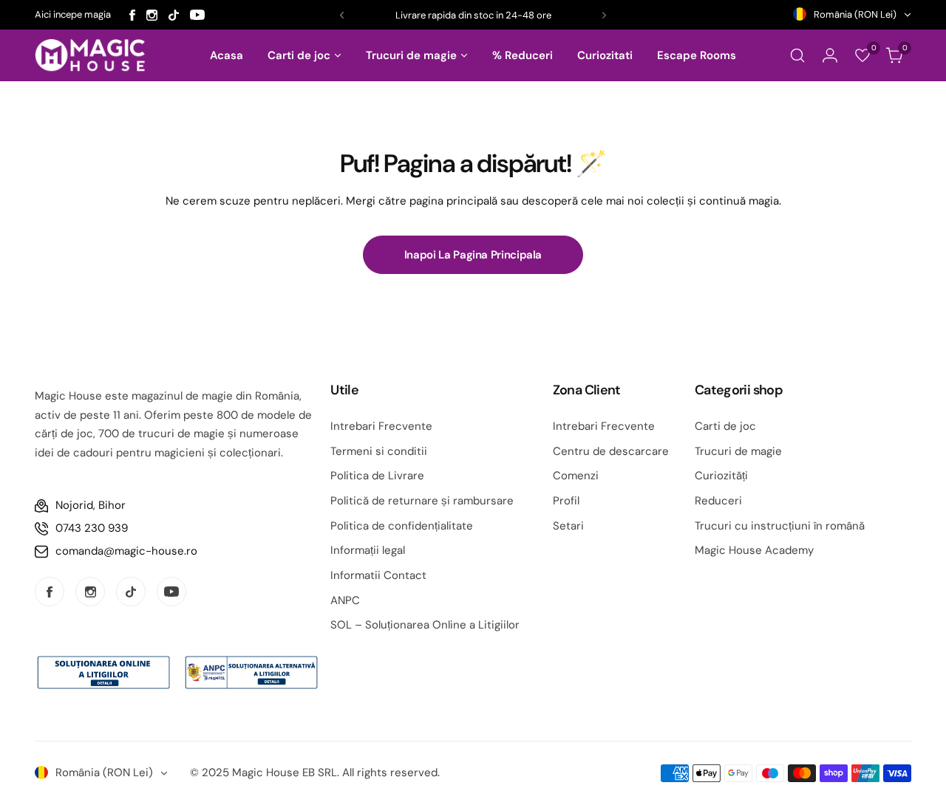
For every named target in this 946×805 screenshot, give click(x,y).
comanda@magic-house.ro (126, 551)
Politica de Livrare (377, 475)
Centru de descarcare (611, 451)
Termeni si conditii (378, 451)
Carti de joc (725, 426)
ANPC (345, 600)
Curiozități (721, 475)
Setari (568, 525)
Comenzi (576, 475)
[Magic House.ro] (90, 55)
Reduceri (718, 500)
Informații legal (367, 550)
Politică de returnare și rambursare (422, 500)
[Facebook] (132, 15)
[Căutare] (797, 55)
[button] (342, 15)
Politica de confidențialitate (401, 525)
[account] (830, 55)
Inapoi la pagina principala (473, 254)
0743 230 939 (91, 528)
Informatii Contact (378, 575)
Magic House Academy (754, 550)
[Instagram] (151, 15)
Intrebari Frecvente (381, 426)
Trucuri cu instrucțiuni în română (780, 525)
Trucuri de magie (738, 451)
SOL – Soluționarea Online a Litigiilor (425, 624)
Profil (566, 500)
